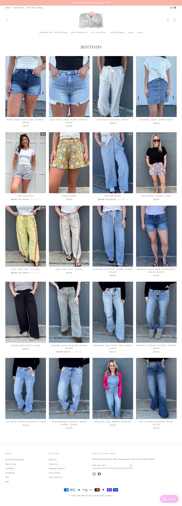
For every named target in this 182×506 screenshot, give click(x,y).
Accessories (117, 32)
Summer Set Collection (53, 32)
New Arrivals (79, 32)
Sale (140, 32)
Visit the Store (18, 7)
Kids (131, 32)
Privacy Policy (54, 472)
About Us (52, 459)
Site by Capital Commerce (103, 495)
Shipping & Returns (57, 468)
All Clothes (98, 32)
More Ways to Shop (35, 7)
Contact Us (53, 464)
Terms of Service (55, 477)
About (7, 7)
